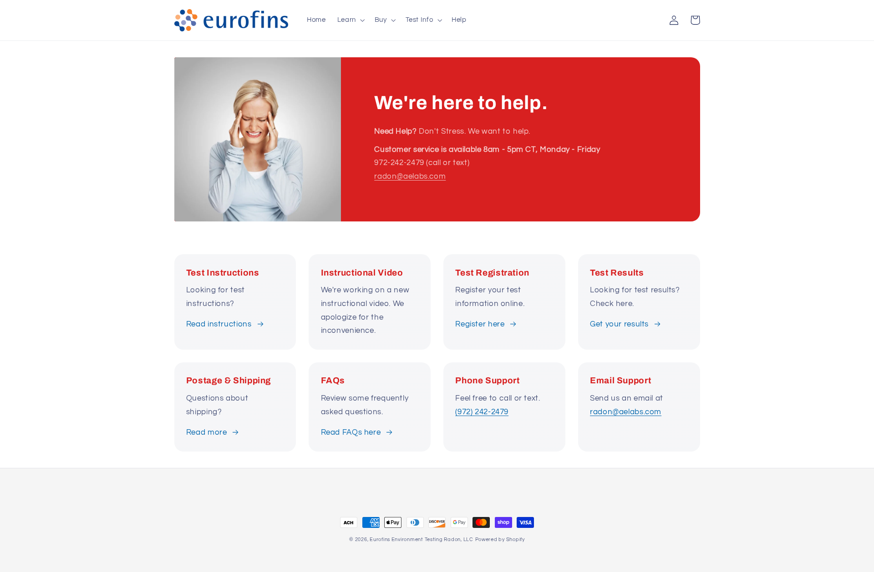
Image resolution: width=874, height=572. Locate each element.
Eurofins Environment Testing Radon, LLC (421, 539)
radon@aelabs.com (410, 176)
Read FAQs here (351, 432)
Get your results (619, 324)
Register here (479, 324)
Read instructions (219, 324)
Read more (206, 432)
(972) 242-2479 (481, 412)
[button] (350, 20)
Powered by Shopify (500, 539)
